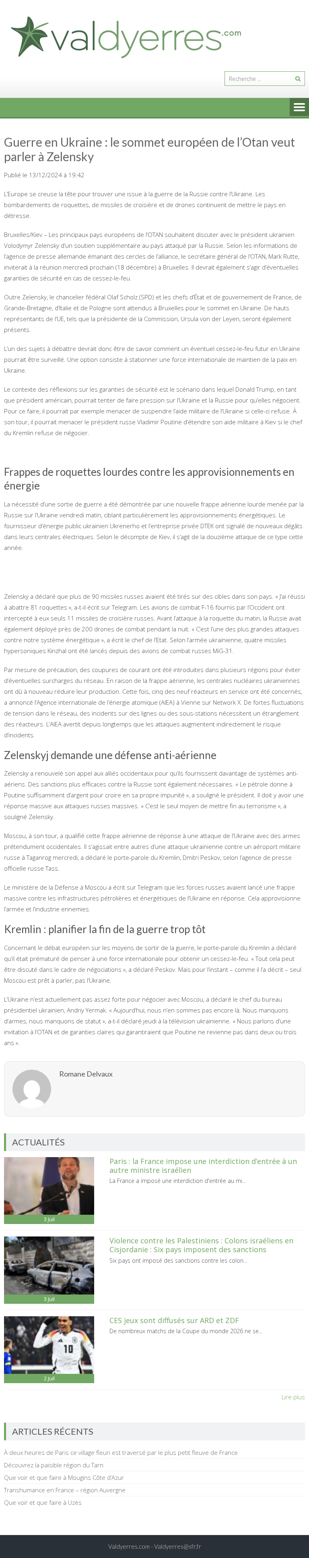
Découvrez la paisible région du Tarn (53, 1465)
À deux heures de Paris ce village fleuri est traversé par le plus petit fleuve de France (121, 1452)
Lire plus (293, 1397)
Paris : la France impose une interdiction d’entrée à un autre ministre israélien (203, 1165)
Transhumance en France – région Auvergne (65, 1490)
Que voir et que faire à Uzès (43, 1502)
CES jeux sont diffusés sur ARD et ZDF (174, 1320)
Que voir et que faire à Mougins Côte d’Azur (64, 1477)
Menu (299, 107)
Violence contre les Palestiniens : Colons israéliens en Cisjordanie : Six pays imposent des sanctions (201, 1245)
